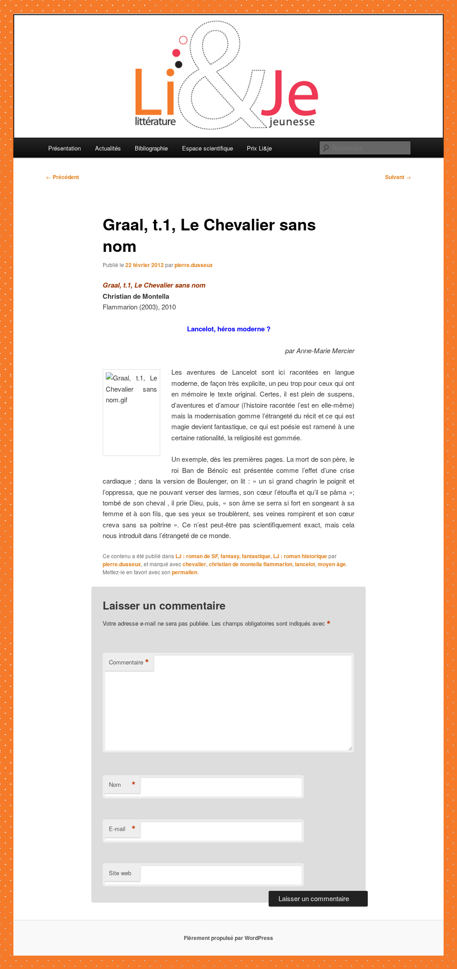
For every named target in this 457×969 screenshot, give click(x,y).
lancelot (305, 564)
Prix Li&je (259, 148)
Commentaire (129, 662)
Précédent (62, 177)
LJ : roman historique (300, 556)
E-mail (122, 829)
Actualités (108, 148)
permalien (184, 572)
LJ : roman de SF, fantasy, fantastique (222, 556)
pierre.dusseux (193, 265)
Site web (120, 873)
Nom (122, 784)
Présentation (64, 148)
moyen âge (332, 564)
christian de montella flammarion (250, 564)
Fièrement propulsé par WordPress (228, 938)
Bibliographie (151, 148)
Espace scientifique (207, 148)
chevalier (194, 564)
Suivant (398, 177)
